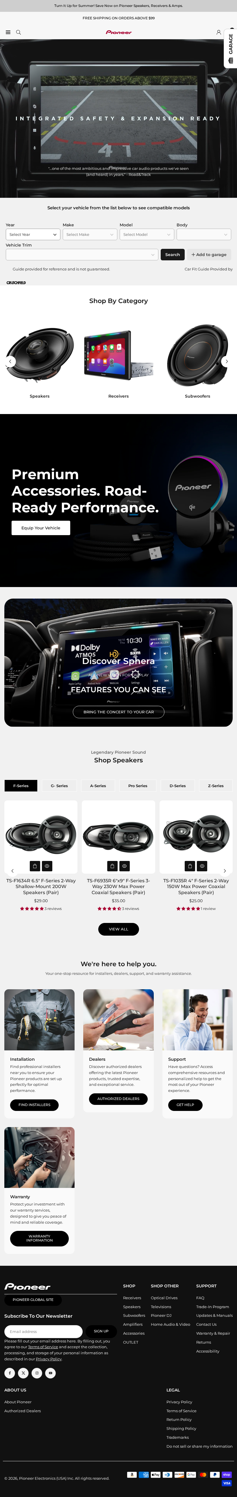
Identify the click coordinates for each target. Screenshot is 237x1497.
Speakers (131, 1306)
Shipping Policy (181, 1428)
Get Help (185, 1105)
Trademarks (177, 1437)
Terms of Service (181, 1410)
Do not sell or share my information (199, 1446)
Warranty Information (39, 1238)
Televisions (161, 1306)
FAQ (200, 1297)
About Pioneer (18, 1402)
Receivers (132, 1297)
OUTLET (130, 1342)
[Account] (219, 32)
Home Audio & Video (170, 1324)
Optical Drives (164, 1297)
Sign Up (101, 1331)
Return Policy (179, 1419)
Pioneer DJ (161, 1315)
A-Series (98, 785)
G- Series (59, 785)
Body (182, 224)
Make (68, 224)
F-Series (21, 785)
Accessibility (207, 1351)
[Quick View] (47, 866)
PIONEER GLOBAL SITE (33, 1300)
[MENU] (8, 32)
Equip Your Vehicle (40, 528)
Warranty (20, 1196)
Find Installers (34, 1105)
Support (177, 1059)
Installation (22, 1059)
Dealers (97, 1059)
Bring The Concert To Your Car (119, 712)
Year (10, 224)
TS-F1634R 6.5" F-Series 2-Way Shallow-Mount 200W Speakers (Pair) (41, 887)
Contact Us (206, 1324)
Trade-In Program (212, 1306)
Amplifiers (132, 1324)
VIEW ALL (118, 929)
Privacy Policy (179, 1402)
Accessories (134, 1333)
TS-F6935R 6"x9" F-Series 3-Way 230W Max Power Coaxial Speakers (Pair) (118, 887)
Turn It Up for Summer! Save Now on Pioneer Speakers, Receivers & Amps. (118, 5)
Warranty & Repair (213, 1333)
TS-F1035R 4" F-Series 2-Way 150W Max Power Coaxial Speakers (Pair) (196, 887)
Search (172, 254)
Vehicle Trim (19, 245)
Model (126, 224)
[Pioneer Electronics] (119, 31)
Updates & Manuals (214, 1315)
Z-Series (216, 785)
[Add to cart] (35, 866)
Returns (203, 1342)
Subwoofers (134, 1315)
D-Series (178, 785)
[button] (227, 361)
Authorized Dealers (118, 1099)
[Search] (18, 32)
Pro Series (137, 785)
